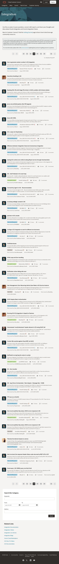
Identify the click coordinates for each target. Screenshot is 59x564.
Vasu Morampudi (19, 250)
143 (30, 53)
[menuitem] (46, 2)
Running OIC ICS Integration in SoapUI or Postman (20, 313)
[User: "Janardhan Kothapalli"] (4, 412)
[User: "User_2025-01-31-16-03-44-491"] (4, 147)
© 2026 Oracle (5, 554)
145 (37, 53)
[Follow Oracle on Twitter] (27, 560)
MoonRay (22, 82)
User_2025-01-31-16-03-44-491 (27, 152)
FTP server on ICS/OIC (13, 397)
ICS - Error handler (12, 369)
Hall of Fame (23, 5)
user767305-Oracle (23, 361)
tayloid (53, 474)
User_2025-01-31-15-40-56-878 (21, 154)
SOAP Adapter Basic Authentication (16, 299)
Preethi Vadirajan (23, 180)
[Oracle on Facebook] (23, 560)
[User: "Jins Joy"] (4, 231)
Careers (32, 556)
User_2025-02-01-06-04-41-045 (27, 375)
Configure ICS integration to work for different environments (23, 229)
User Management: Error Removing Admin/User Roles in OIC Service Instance (28, 285)
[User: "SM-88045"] (4, 203)
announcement (25, 47)
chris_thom (16, 322)
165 (51, 53)
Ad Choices (27, 556)
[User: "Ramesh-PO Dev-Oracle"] (4, 64)
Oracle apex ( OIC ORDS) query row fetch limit (19, 468)
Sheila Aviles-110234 (24, 110)
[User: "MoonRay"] (4, 78)
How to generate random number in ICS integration (21, 62)
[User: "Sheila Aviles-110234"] (4, 105)
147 (44, 53)
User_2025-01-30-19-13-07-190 (27, 96)
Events (16, 5)
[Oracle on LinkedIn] (30, 560)
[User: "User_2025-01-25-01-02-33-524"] (4, 133)
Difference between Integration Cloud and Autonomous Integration (25, 146)
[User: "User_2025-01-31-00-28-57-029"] (4, 161)
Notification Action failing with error (16, 271)
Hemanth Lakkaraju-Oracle (20, 266)
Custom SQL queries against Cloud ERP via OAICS (20, 341)
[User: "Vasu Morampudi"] (4, 245)
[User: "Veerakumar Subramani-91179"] (4, 119)
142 (27, 53)
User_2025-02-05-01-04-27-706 (21, 449)
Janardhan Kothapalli (24, 417)
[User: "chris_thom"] (4, 329)
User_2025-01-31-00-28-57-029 (27, 166)
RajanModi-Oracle (18, 280)
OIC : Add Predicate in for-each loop (16, 174)
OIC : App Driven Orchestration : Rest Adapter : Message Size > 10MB (25, 383)
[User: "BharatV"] (4, 470)
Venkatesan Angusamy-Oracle (27, 461)
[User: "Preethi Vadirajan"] (4, 175)
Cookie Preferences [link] (53, 554)
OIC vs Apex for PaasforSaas (14, 132)
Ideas (11, 5)
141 (23, 53)
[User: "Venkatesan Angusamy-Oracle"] (4, 456)
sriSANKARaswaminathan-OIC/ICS (22, 364)
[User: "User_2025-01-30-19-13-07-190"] (4, 92)
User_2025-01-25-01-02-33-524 (27, 138)
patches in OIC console (13, 215)
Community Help (14, 554)
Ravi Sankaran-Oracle (19, 196)
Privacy (26, 554)
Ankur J (16, 71)
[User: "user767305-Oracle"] (4, 357)
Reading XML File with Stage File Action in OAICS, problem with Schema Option (28, 90)
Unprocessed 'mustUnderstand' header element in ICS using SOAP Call (26, 327)
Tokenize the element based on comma (17, 439)
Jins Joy (22, 236)
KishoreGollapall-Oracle (20, 378)
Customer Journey (34, 5)
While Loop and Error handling (15, 257)
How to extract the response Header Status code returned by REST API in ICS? (28, 454)
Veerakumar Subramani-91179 (27, 124)
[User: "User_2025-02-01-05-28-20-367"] (4, 301)
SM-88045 (22, 208)
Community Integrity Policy (42, 554)
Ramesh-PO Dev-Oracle (25, 68)
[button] (50, 58)
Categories (4, 5)
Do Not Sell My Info (32, 554)
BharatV (22, 474)
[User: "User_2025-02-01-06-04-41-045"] (4, 371)
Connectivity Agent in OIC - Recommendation (19, 187)
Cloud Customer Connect (14, 2)
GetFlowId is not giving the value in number (19, 355)
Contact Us (21, 554)
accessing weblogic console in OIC (16, 201)
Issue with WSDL (11, 118)
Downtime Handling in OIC (14, 76)
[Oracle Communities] (41, 2)
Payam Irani (17, 405)
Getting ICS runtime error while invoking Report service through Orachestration (28, 160)
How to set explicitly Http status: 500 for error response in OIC (23, 411)
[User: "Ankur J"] (4, 440)
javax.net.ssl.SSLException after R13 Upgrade (19, 104)
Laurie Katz (16, 85)
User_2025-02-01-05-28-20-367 (27, 306)
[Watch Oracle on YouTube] (34, 560)
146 (41, 53)
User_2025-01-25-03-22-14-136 (21, 392)
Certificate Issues (11, 243)
